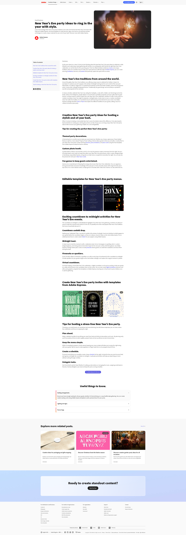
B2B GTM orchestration (66, 515)
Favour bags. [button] (60, 410)
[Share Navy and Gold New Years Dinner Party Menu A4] (101, 186)
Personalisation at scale (66, 507)
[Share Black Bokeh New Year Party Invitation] (121, 186)
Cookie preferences (114, 532)
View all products (44, 522)
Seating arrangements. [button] (63, 393)
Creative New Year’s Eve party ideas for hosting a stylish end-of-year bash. (44, 69)
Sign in (141, 2)
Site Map (137, 532)
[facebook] (65, 532)
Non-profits (85, 509)
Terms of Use (108, 532)
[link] (34, 89)
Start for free (93, 488)
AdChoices (143, 532)
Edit (76, 2)
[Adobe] (44, 2)
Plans (102, 2)
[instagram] (67, 532)
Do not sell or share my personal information (127, 532)
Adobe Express (63, 2)
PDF (41, 515)
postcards (89, 247)
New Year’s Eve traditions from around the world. (44, 65)
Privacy (103, 532)
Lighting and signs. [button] (62, 403)
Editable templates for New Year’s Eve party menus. (45, 73)
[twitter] (70, 532)
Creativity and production (66, 513)
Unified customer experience (67, 511)
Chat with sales (128, 507)
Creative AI (43, 507)
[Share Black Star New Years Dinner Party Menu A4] (80, 186)
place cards (106, 142)
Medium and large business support (110, 515)
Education (95, 2)
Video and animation (44, 513)
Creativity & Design (52, 2)
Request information (128, 509)
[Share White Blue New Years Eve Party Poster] (121, 292)
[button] (136, 2)
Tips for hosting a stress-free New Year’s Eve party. (45, 84)
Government (85, 511)
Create (70, 2)
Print (81, 2)
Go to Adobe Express (129, 2)
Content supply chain (65, 509)
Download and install (108, 509)
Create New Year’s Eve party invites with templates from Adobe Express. (45, 80)
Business (88, 2)
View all (142, 426)
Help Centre (106, 507)
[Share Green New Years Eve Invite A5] (80, 292)
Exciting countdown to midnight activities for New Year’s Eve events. (45, 76)
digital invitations (111, 267)
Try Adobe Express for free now (93, 372)
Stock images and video (45, 520)
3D (41, 517)
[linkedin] (73, 532)
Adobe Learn (106, 513)
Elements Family (44, 519)
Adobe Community (107, 511)
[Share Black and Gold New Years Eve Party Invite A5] (101, 292)
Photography (43, 509)
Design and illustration (45, 511)
